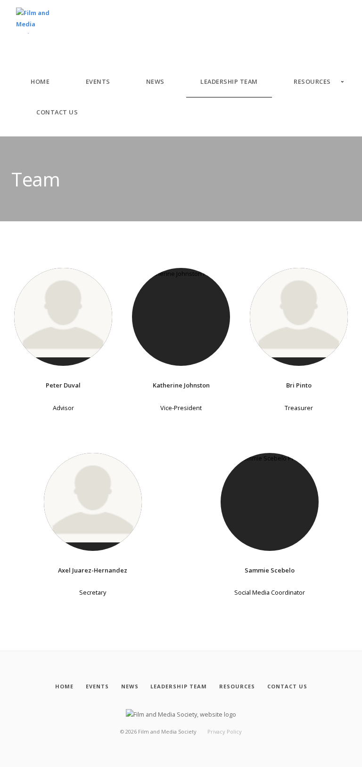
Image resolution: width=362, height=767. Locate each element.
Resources (312, 81)
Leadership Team (229, 81)
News (155, 81)
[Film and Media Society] (33, 21)
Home (40, 81)
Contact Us (57, 112)
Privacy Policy (224, 731)
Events (98, 81)
